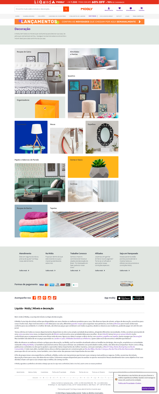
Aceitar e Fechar (148, 388)
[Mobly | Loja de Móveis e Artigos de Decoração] (86, 9)
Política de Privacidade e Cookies (129, 383)
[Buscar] (66, 9)
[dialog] (135, 382)
